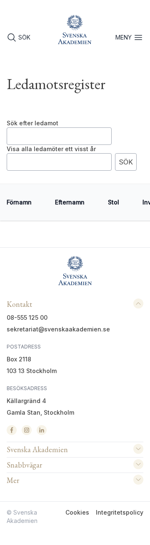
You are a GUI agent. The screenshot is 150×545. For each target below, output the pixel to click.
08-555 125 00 (27, 317)
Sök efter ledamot (32, 123)
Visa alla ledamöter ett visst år (51, 148)
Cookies (77, 512)
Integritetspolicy (119, 512)
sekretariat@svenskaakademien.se (58, 329)
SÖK (24, 37)
